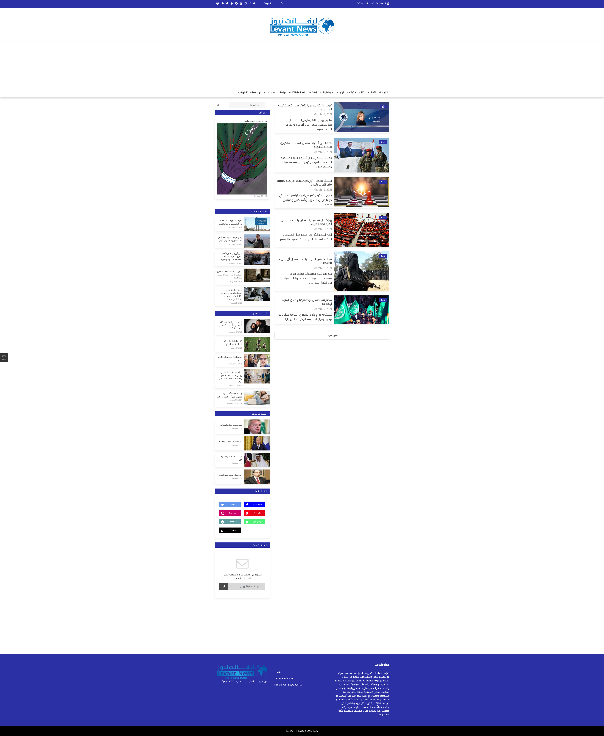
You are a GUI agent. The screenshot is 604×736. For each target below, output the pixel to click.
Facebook (257, 504)
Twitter (233, 504)
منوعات (270, 92)
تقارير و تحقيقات (355, 92)
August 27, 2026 (235, 227)
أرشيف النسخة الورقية (249, 92)
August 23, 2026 (235, 263)
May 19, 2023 (237, 429)
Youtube (257, 513)
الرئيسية (383, 92)
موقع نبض (257, 521)
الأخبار (373, 92)
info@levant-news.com (286, 684)
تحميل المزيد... (332, 335)
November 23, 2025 (234, 404)
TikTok (233, 530)
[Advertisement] (302, 64)
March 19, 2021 (323, 114)
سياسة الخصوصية (231, 681)
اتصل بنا (250, 681)
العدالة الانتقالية (297, 92)
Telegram (233, 521)
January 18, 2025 (260, 196)
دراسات (282, 92)
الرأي (341, 92)
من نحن (263, 681)
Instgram (233, 513)
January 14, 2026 (235, 364)
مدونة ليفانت (326, 92)
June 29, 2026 (236, 348)
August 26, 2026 (235, 244)
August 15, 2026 (236, 282)
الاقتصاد (312, 92)
